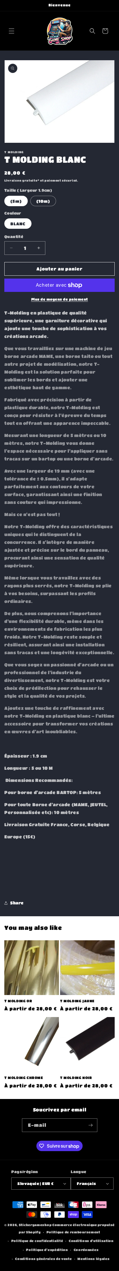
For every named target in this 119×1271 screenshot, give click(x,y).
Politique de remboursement (73, 1232)
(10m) (43, 201)
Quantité (13, 236)
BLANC (17, 223)
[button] (11, 31)
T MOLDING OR (18, 1001)
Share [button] (17, 902)
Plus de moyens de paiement (59, 299)
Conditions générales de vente (43, 1259)
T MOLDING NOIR (76, 1078)
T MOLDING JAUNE (77, 1001)
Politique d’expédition (47, 1250)
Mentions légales (93, 1259)
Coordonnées (86, 1250)
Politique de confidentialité (37, 1241)
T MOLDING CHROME (23, 1078)
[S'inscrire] (90, 1125)
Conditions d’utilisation (91, 1241)
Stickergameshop (35, 1225)
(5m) (16, 201)
